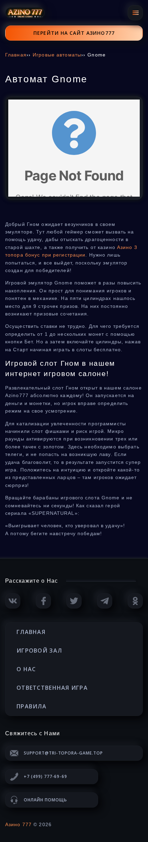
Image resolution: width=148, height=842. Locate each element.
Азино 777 (18, 824)
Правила (31, 706)
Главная (31, 632)
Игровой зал (39, 650)
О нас (26, 669)
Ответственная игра (52, 688)
